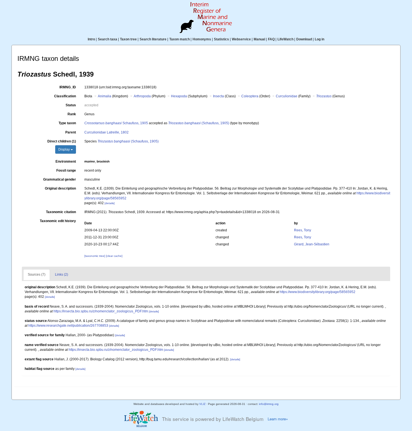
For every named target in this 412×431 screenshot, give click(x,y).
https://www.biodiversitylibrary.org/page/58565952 (317, 292)
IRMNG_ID (67, 87)
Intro (91, 39)
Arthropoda (142, 96)
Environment (65, 161)
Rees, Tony (302, 230)
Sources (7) (36, 274)
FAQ (271, 39)
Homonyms (202, 39)
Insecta (218, 96)
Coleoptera (249, 96)
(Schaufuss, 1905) (198, 123)
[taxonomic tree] (95, 255)
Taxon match (179, 39)
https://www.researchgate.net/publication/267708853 (68, 326)
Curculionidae (286, 96)
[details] (110, 203)
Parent (70, 132)
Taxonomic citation (61, 212)
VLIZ (202, 403)
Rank (72, 114)
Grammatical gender (59, 179)
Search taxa (107, 39)
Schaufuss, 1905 (116, 123)
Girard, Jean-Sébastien (311, 244)
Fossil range (66, 170)
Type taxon (67, 123)
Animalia (104, 96)
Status (71, 105)
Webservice (241, 39)
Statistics (221, 39)
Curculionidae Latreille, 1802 (106, 132)
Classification (65, 96)
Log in (319, 39)
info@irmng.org (269, 403)
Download (304, 39)
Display (64, 149)
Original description (60, 188)
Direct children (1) (61, 141)
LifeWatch (285, 39)
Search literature (153, 39)
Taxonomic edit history (58, 221)
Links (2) (61, 274)
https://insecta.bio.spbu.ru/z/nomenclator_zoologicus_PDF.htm (101, 311)
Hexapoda (179, 96)
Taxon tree (128, 39)
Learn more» (278, 418)
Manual (259, 39)
